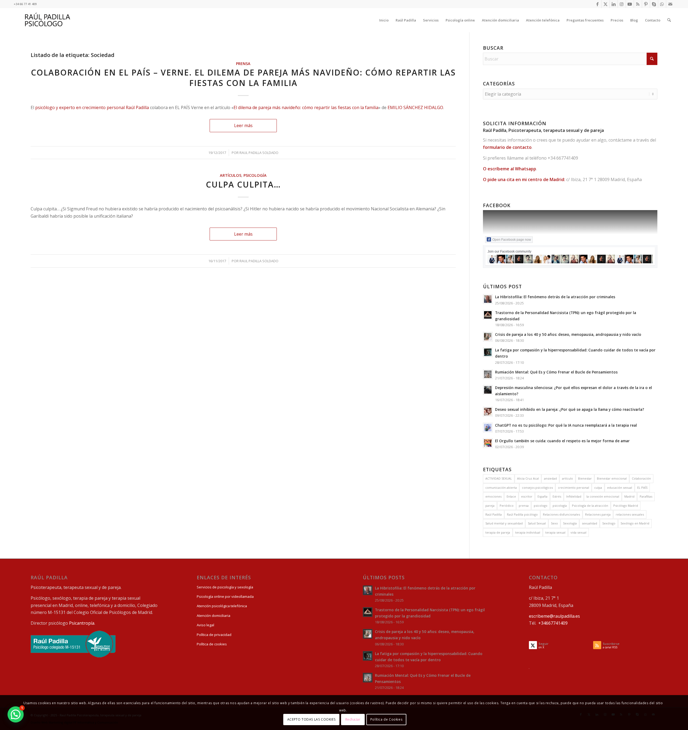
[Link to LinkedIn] (614, 4)
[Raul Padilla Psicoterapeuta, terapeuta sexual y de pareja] (47, 20)
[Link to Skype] (654, 4)
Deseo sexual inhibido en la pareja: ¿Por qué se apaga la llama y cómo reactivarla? (569, 409)
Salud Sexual (537, 523)
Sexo (554, 523)
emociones (493, 496)
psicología (560, 506)
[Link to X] (606, 4)
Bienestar (585, 478)
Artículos (230, 175)
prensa (524, 506)
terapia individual (527, 532)
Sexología (570, 523)
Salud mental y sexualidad (504, 523)
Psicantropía (81, 623)
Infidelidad (573, 496)
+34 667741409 (563, 158)
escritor (526, 496)
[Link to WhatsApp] (662, 4)
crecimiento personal (573, 488)
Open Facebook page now (511, 240)
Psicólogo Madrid (625, 506)
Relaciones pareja (598, 514)
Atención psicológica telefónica (222, 605)
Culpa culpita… (243, 184)
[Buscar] (669, 20)
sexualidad (589, 523)
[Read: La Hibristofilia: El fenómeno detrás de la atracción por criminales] (488, 299)
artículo (567, 478)
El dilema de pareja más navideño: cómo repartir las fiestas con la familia (306, 107)
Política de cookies (212, 644)
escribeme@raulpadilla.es (554, 616)
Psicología (255, 175)
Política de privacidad (214, 634)
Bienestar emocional (612, 478)
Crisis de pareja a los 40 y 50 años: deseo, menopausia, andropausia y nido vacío (568, 334)
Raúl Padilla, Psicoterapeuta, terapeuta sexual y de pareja (543, 130)
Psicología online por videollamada (225, 596)
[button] (16, 714)
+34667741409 (553, 623)
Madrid (629, 496)
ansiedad (550, 478)
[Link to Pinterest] (646, 4)
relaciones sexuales (630, 514)
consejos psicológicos (537, 488)
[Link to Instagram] (622, 4)
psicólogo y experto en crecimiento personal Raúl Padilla (92, 107)
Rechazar (353, 719)
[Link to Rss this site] (638, 4)
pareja (489, 506)
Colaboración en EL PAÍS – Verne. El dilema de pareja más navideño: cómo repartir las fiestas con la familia (243, 77)
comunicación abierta (501, 488)
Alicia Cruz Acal (528, 478)
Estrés (557, 496)
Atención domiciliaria (213, 615)
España (542, 496)
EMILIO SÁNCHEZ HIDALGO (415, 107)
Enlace (511, 496)
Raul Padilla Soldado (258, 152)
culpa (598, 488)
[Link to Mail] (670, 4)
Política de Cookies (386, 719)
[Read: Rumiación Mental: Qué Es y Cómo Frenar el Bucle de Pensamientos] (488, 374)
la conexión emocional (602, 496)
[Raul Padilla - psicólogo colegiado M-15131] (73, 656)
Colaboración (641, 478)
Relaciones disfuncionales (561, 514)
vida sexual (578, 532)
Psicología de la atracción (590, 506)
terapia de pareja (497, 532)
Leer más (243, 125)
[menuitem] (384, 20)
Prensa (243, 63)
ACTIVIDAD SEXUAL (498, 478)
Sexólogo (608, 523)
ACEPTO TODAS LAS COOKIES (311, 719)
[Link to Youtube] (630, 4)
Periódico (507, 506)
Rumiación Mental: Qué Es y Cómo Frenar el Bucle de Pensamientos (556, 372)
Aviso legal (205, 625)
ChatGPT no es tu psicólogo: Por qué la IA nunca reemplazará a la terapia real (566, 425)
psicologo (540, 506)
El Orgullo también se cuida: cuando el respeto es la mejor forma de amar (562, 440)
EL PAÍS (642, 488)
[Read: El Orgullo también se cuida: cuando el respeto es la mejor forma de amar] (488, 443)
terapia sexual (555, 532)
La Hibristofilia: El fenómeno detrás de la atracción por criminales (555, 296)
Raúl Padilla (493, 514)
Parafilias (646, 496)
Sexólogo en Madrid (635, 523)
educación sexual (619, 488)
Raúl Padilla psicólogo (522, 514)
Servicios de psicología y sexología (225, 587)
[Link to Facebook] (597, 4)
